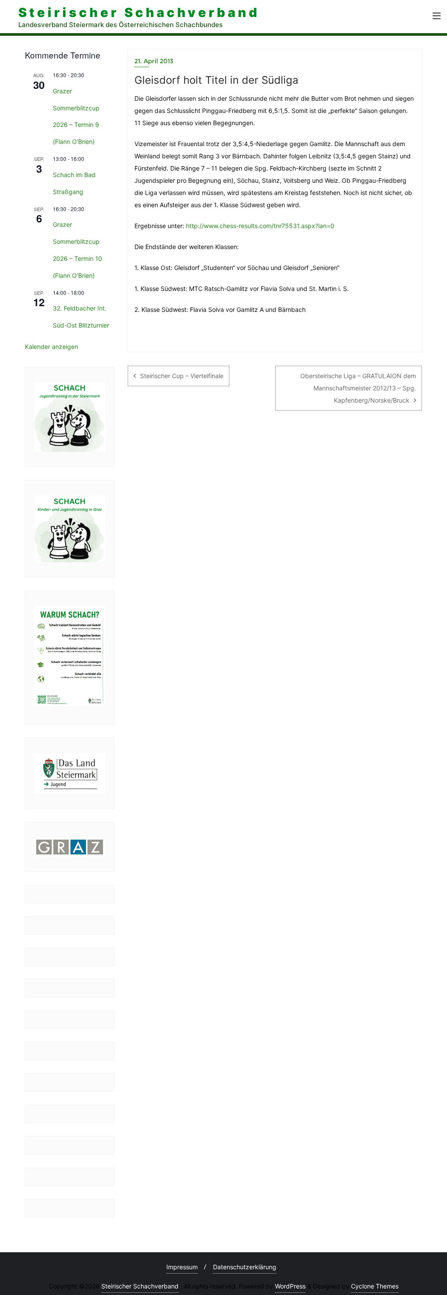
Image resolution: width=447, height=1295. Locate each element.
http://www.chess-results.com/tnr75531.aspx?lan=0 (260, 225)
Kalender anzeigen (51, 346)
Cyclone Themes (375, 1286)
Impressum (182, 1267)
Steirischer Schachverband (140, 1286)
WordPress (290, 1286)
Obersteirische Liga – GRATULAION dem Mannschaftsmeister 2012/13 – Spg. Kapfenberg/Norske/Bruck (358, 388)
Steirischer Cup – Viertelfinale (182, 375)
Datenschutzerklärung (244, 1267)
